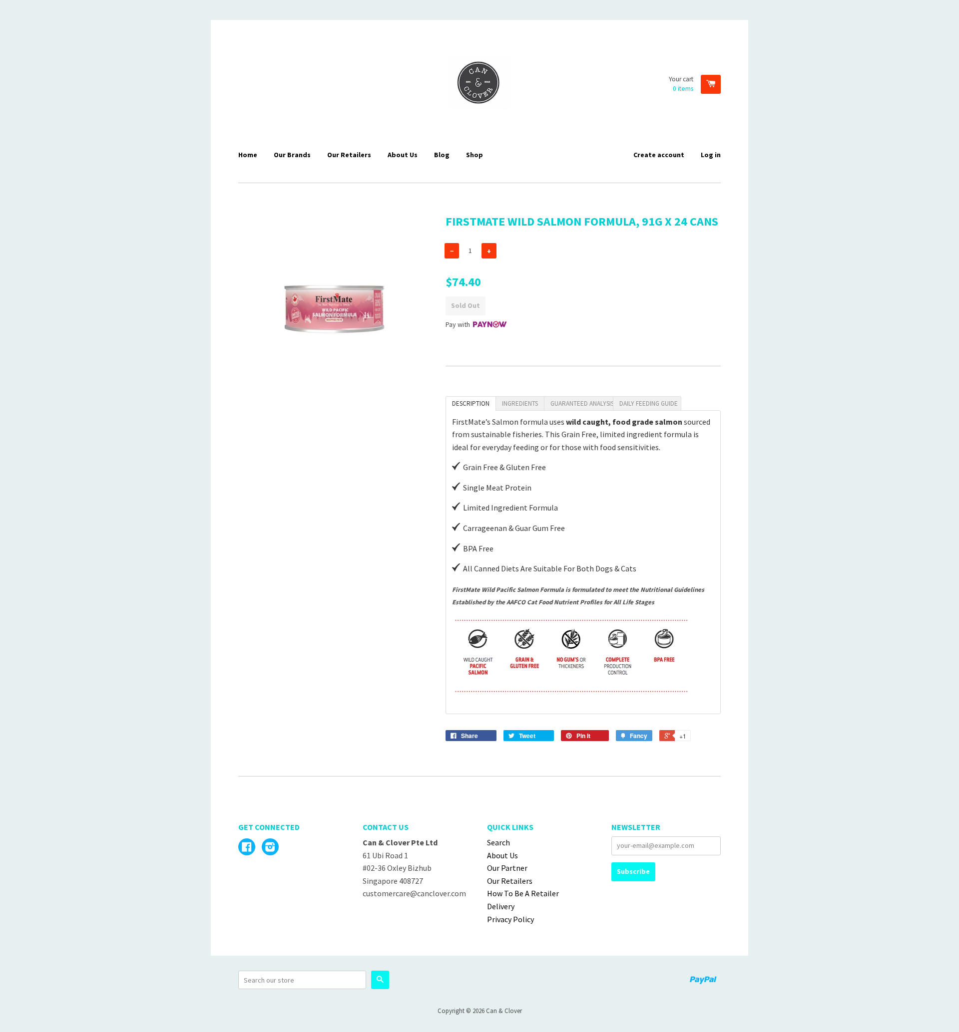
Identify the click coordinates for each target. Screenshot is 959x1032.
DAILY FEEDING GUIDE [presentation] (648, 403)
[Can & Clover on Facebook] (246, 848)
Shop (474, 154)
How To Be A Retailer (523, 893)
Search (498, 842)
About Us (403, 154)
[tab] (471, 403)
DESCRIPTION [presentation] (470, 403)
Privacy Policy (510, 919)
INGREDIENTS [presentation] (520, 403)
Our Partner (507, 868)
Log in (711, 154)
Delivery (500, 906)
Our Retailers (349, 154)
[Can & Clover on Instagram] (270, 848)
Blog (442, 154)
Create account (658, 154)
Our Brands (292, 154)
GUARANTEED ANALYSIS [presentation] (581, 403)
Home (247, 154)
